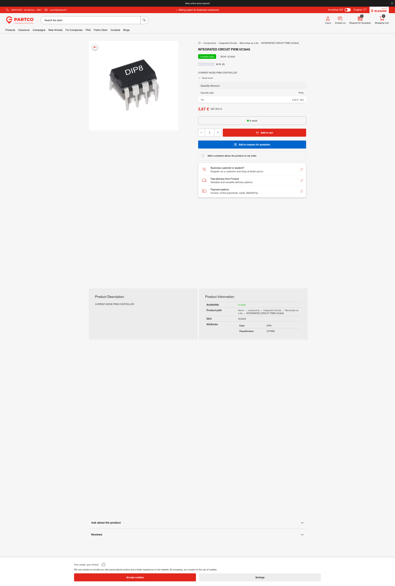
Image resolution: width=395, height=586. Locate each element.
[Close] (392, 3)
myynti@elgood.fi (58, 10)
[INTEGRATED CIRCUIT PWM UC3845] (133, 85)
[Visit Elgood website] (379, 10)
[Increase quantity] (217, 133)
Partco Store (100, 30)
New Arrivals (55, 30)
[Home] (199, 43)
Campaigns (39, 30)
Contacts (115, 30)
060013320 (16, 10)
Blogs (126, 30)
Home (241, 310)
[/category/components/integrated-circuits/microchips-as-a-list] (95, 47)
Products (10, 30)
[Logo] (19, 20)
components (254, 310)
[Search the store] (144, 20)
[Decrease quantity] (201, 133)
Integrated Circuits (272, 310)
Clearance (24, 30)
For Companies (74, 30)
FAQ (88, 30)
